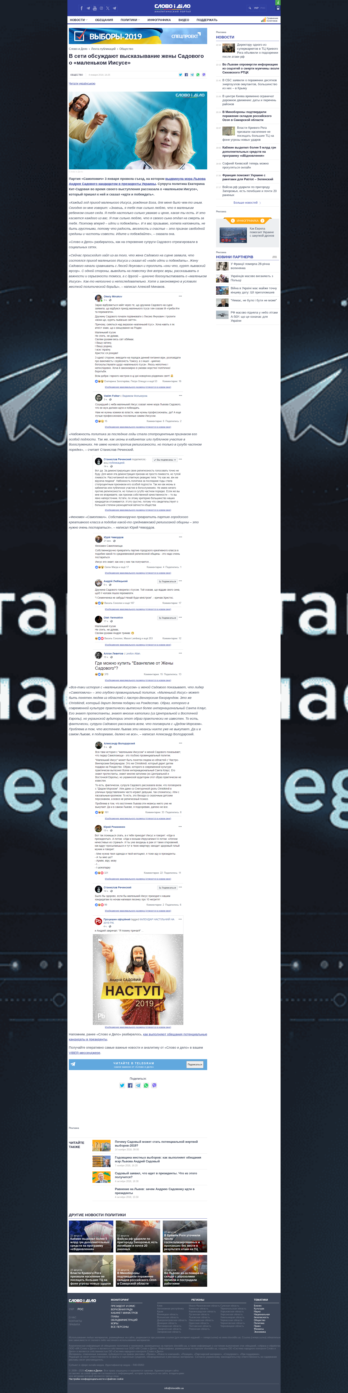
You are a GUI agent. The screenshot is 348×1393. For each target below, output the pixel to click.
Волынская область (168, 1317)
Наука (257, 1311)
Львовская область (199, 1317)
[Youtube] (94, 8)
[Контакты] (278, 8)
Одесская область (199, 1323)
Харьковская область (232, 1311)
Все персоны (120, 1327)
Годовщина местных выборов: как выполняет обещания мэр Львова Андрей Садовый (158, 1161)
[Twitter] (107, 8)
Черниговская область (232, 1323)
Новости (77, 20)
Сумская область (229, 1305)
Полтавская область (200, 1326)
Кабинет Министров (124, 1313)
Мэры (114, 1323)
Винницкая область (167, 1314)
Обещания (104, 20)
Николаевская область (201, 1320)
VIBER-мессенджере (84, 1053)
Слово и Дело (78, 48)
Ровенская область (199, 1329)
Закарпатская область (169, 1329)
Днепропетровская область (172, 1320)
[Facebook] (81, 8)
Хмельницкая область (232, 1317)
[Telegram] (88, 8)
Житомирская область (169, 1326)
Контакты (75, 1321)
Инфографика (159, 20)
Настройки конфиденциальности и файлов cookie (96, 1379)
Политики (129, 20)
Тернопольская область (233, 1308)
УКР (256, 8)
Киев (159, 1305)
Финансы (259, 1329)
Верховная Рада (122, 1309)
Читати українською (82, 83)
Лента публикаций (103, 48)
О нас (72, 1317)
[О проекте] (278, 2)
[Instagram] (101, 8)
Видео (184, 20)
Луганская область (199, 1314)
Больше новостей (246, 202)
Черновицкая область (232, 1326)
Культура (259, 1308)
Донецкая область (167, 1323)
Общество (126, 48)
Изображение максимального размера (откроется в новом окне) (138, 387)
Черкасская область (231, 1320)
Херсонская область (231, 1314)
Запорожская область (169, 1331)
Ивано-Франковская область (204, 1305)
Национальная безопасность (262, 1316)
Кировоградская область (202, 1311)
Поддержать (207, 20)
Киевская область (198, 1308)
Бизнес (258, 1305)
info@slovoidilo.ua (174, 1388)
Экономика (260, 1331)
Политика (259, 1323)
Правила (74, 1324)
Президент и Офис (123, 1306)
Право (257, 1326)
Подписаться (195, 1064)
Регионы (197, 1299)
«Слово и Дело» (93, 1370)
